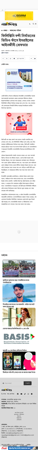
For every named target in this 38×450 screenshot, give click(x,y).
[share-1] (3, 58)
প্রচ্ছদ (5, 30)
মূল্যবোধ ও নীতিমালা (19, 439)
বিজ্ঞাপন (19, 441)
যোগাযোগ (19, 444)
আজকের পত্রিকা (15, 30)
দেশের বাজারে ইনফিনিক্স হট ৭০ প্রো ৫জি (16, 353)
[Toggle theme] (30, 24)
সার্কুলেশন (19, 442)
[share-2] (6, 58)
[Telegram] (31, 418)
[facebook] (17, 418)
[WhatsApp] (28, 418)
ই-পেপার (3, 418)
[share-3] (10, 58)
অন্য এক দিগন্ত (10, 418)
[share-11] (31, 58)
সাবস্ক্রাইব (27, 408)
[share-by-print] (35, 58)
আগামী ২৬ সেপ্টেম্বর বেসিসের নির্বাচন (15, 375)
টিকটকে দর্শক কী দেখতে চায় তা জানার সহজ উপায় (19, 397)
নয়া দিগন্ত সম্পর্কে (19, 437)
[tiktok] (24, 418)
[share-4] (14, 58)
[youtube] (21, 418)
